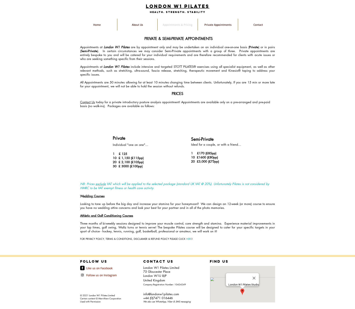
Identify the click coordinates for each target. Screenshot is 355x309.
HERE (189, 239)
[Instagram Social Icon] (82, 275)
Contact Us (87, 102)
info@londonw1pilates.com (161, 294)
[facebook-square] (82, 268)
